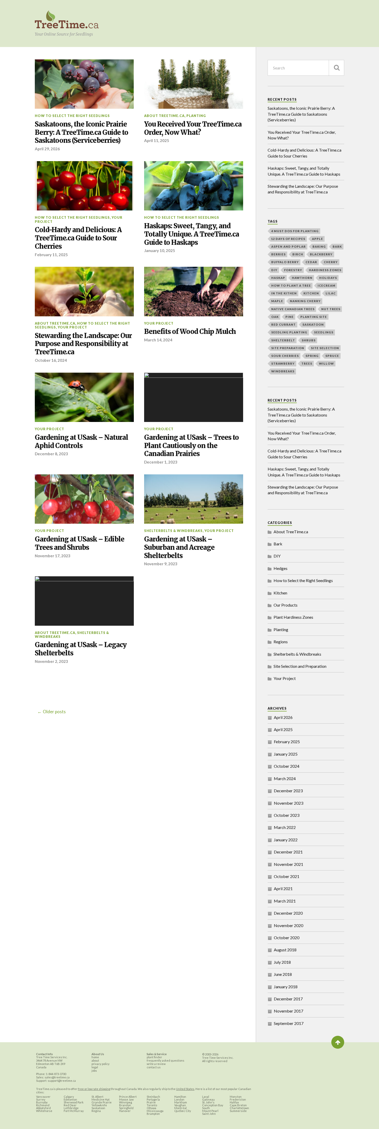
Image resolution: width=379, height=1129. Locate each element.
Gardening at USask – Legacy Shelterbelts (81, 649)
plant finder (154, 1057)
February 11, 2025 (51, 254)
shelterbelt (283, 340)
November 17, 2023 (52, 555)
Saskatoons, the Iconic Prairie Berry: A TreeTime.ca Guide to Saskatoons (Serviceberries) (81, 132)
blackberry (321, 254)
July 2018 (282, 962)
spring (312, 355)
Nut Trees (330, 309)
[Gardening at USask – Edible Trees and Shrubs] (84, 499)
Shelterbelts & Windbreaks (173, 531)
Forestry (293, 270)
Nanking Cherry (305, 301)
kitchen (311, 293)
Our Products (286, 604)
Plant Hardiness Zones (293, 617)
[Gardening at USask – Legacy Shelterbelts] (84, 601)
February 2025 (287, 741)
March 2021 (285, 900)
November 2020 (288, 925)
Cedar (311, 262)
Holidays (328, 277)
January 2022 (286, 839)
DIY (274, 270)
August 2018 (285, 949)
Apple (317, 238)
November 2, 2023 (51, 661)
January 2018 (286, 986)
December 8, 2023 (51, 453)
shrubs (309, 340)
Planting (196, 116)
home (95, 1057)
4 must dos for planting (295, 231)
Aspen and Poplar (288, 246)
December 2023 (288, 790)
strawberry (283, 363)
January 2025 (286, 753)
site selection (325, 348)
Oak (275, 316)
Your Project (72, 327)
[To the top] (337, 1042)
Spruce (332, 355)
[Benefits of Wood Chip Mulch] (193, 291)
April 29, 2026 (47, 148)
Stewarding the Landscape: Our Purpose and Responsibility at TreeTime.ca (83, 344)
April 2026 (283, 717)
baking (319, 246)
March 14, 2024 (158, 340)
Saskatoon (313, 324)
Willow (326, 363)
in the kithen (284, 293)
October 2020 (286, 937)
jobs (94, 1070)
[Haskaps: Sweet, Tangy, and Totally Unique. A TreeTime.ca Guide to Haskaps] (193, 186)
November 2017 (288, 1010)
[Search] (336, 68)
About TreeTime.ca (164, 116)
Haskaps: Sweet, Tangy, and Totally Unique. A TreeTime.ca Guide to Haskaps (191, 234)
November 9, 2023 (160, 563)
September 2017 (288, 1023)
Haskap (278, 277)
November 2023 (288, 803)
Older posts (54, 711)
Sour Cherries (285, 355)
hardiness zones (325, 270)
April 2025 (283, 729)
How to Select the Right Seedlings (72, 116)
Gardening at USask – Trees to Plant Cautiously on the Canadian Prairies (191, 446)
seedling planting (289, 332)
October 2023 (286, 815)
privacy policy (101, 1063)
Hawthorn (302, 277)
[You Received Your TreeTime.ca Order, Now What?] (193, 84)
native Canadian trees (293, 309)
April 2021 (283, 888)
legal (95, 1067)
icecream (326, 285)
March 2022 (285, 827)
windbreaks (282, 371)
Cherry (331, 262)
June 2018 (283, 974)
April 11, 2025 (156, 140)
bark (337, 246)
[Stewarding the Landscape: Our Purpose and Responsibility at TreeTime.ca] (84, 291)
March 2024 (285, 778)
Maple (277, 301)
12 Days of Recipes (288, 238)
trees (306, 363)
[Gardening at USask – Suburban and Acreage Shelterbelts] (193, 499)
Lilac (331, 293)
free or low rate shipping (94, 1089)
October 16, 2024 (51, 360)
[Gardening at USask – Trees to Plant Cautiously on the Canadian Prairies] (193, 397)
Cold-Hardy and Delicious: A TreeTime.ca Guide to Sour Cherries (78, 238)
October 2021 (286, 876)
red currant (283, 324)
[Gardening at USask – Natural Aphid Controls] (84, 397)
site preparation (287, 348)
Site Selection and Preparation (300, 666)
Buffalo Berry (285, 262)
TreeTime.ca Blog (67, 19)
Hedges (280, 568)
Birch (297, 254)
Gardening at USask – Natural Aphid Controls (81, 442)
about (95, 1060)
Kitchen (280, 592)
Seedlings (323, 332)
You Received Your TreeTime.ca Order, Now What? (193, 128)
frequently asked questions (165, 1060)
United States (185, 1089)
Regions (281, 641)
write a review (156, 1063)
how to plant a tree (291, 285)
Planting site (313, 316)
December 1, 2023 (160, 462)
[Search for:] (306, 68)
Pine (289, 316)
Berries (278, 254)
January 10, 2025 (159, 250)
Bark (278, 543)
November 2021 (288, 864)
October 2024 (286, 766)
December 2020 (288, 913)
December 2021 (288, 851)
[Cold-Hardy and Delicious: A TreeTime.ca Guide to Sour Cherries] (84, 186)
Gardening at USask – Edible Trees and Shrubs (79, 543)
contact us (154, 1067)
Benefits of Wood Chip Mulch (190, 332)
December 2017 (288, 998)
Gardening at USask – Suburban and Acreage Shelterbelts (179, 547)
